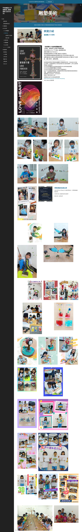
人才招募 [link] (5, 54)
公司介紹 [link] (5, 56)
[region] (41, 2)
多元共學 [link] (5, 28)
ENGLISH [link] (5, 63)
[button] (80, 5)
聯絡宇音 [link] (5, 59)
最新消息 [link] (5, 21)
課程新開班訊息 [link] (6, 23)
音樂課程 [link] (5, 26)
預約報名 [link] (5, 52)
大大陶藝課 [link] (6, 30)
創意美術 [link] (6, 40)
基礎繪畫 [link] (6, 42)
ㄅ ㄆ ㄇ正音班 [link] (7, 47)
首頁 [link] (3, 18)
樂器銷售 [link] (5, 49)
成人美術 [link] (6, 44)
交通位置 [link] (5, 61)
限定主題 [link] (7, 37)
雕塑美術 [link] (6, 33)
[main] (48, 13)
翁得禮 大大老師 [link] (9, 35)
